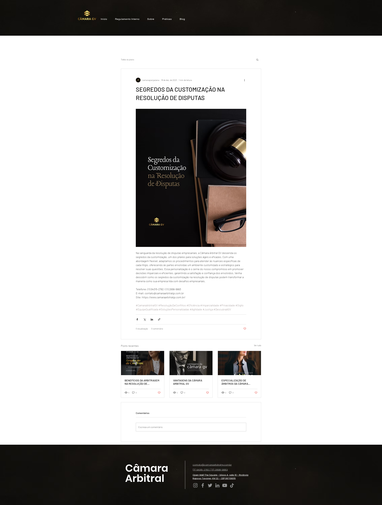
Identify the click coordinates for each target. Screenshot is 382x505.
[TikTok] (232, 485)
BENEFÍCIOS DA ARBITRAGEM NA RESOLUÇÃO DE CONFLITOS (142, 382)
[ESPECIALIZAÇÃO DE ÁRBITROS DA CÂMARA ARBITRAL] (239, 363)
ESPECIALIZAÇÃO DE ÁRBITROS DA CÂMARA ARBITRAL (234, 382)
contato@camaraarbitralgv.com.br (212, 464)
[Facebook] (203, 485)
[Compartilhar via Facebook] (137, 319)
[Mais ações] (244, 80)
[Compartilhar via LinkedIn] (151, 319)
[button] (257, 59)
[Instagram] (195, 485)
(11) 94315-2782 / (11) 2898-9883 (210, 469)
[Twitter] (210, 485)
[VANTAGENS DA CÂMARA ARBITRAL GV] (191, 363)
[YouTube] (225, 485)
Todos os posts (127, 59)
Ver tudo (257, 345)
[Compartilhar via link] (159, 319)
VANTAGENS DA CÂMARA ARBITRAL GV (187, 382)
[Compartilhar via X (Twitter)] (144, 319)
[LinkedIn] (217, 485)
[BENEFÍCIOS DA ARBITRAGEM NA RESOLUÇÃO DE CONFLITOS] (142, 363)
